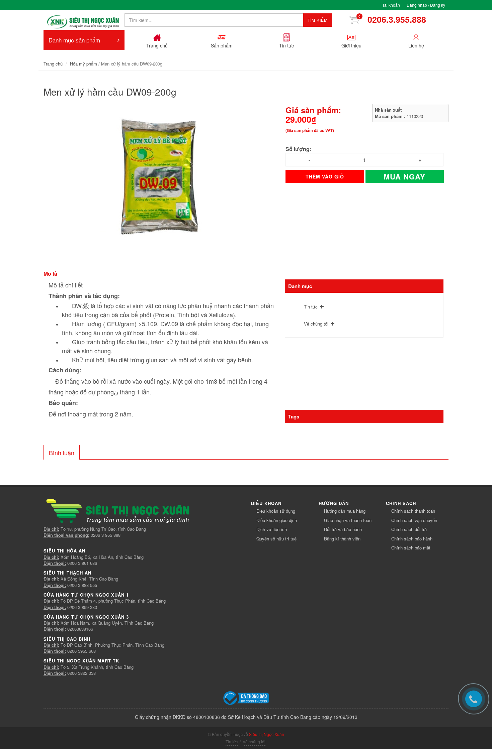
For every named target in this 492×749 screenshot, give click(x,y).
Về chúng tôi (316, 324)
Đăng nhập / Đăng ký (426, 5)
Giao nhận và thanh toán (348, 520)
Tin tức (311, 306)
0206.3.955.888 (394, 19)
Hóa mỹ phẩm (83, 63)
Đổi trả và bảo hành (343, 529)
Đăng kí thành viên (342, 538)
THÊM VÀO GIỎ (325, 176)
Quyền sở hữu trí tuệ (276, 538)
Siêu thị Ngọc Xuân (266, 734)
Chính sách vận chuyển (414, 520)
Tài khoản (391, 5)
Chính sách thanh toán (413, 511)
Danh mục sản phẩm (74, 40)
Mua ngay (404, 176)
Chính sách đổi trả (409, 529)
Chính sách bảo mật (410, 547)
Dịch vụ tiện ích (271, 529)
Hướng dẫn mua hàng (344, 511)
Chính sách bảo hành (411, 538)
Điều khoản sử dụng (275, 511)
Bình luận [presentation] (61, 452)
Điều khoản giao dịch (276, 520)
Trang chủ (53, 63)
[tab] (62, 452)
